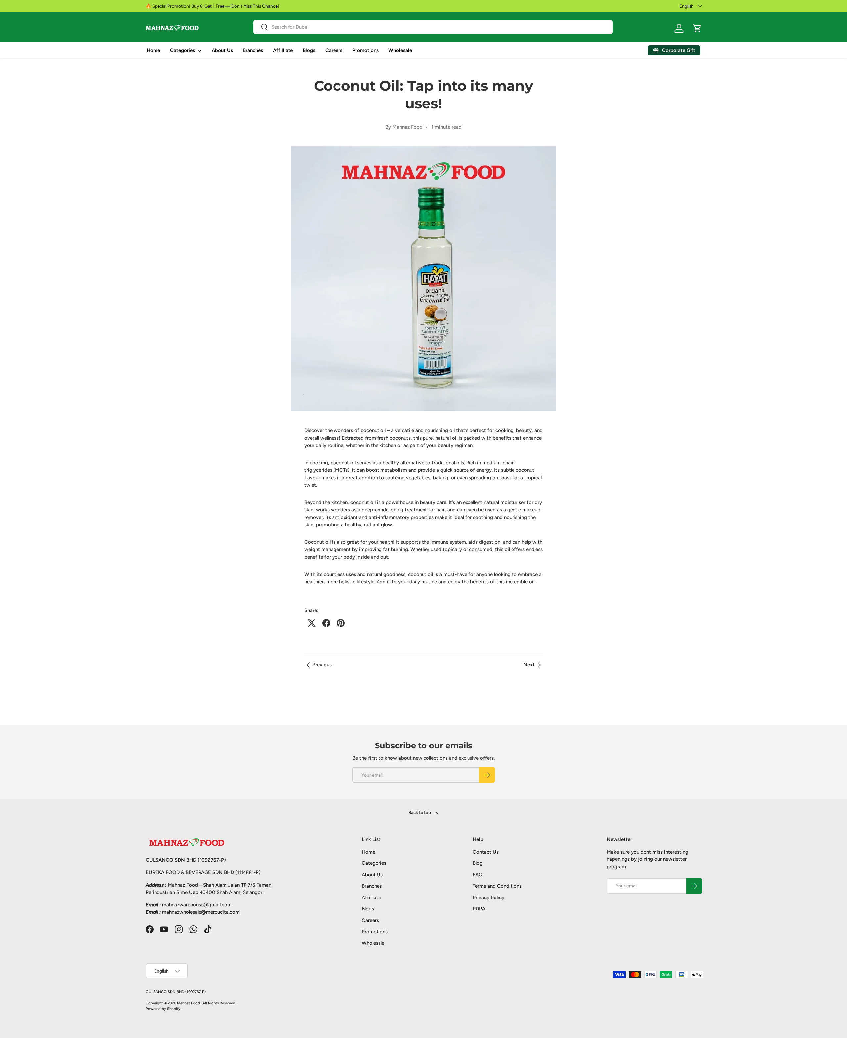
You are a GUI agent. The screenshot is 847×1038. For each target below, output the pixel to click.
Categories (182, 50)
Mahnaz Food (189, 1003)
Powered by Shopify (163, 1008)
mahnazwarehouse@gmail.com (197, 905)
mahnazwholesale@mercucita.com (201, 912)
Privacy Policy (488, 897)
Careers (333, 50)
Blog (478, 863)
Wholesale (400, 50)
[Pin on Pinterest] (341, 623)
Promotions (365, 50)
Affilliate (283, 50)
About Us (222, 50)
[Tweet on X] (311, 623)
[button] (697, 28)
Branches (253, 50)
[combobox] (433, 27)
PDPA (479, 909)
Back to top (420, 812)
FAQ (478, 875)
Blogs (309, 50)
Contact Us (486, 852)
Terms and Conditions (497, 886)
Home (153, 50)
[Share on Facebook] (326, 623)
